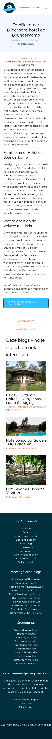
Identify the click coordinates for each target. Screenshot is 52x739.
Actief (16, 40)
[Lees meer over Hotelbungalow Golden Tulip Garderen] (26, 426)
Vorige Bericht (26, 320)
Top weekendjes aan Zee (26, 601)
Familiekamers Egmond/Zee (26, 586)
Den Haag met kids (26, 637)
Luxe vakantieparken (26, 554)
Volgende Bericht (26, 329)
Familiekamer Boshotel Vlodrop (26, 491)
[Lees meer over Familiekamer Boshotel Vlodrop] (26, 470)
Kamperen (26, 551)
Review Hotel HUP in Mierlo (26, 613)
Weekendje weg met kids (30, 8)
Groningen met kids (26, 645)
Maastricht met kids (26, 652)
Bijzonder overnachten (26, 536)
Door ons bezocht (21, 407)
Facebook (37, 692)
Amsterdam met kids (26, 630)
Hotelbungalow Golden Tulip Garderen (26, 442)
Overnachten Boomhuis (26, 598)
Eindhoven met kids (26, 641)
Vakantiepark (26, 562)
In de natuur (28, 40)
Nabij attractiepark (26, 558)
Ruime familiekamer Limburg (26, 594)
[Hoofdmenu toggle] (46, 8)
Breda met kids (26, 633)
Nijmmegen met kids (26, 656)
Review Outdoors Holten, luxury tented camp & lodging (24, 399)
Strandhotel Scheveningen (26, 609)
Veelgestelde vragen (26, 699)
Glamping (26, 543)
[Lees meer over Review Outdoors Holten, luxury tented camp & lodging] (26, 375)
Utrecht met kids (26, 663)
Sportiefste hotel (26, 583)
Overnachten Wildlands (26, 590)
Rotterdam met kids (26, 660)
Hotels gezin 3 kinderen (26, 579)
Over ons (26, 703)
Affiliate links (26, 707)
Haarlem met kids (26, 648)
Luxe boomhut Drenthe (26, 605)
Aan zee (26, 528)
